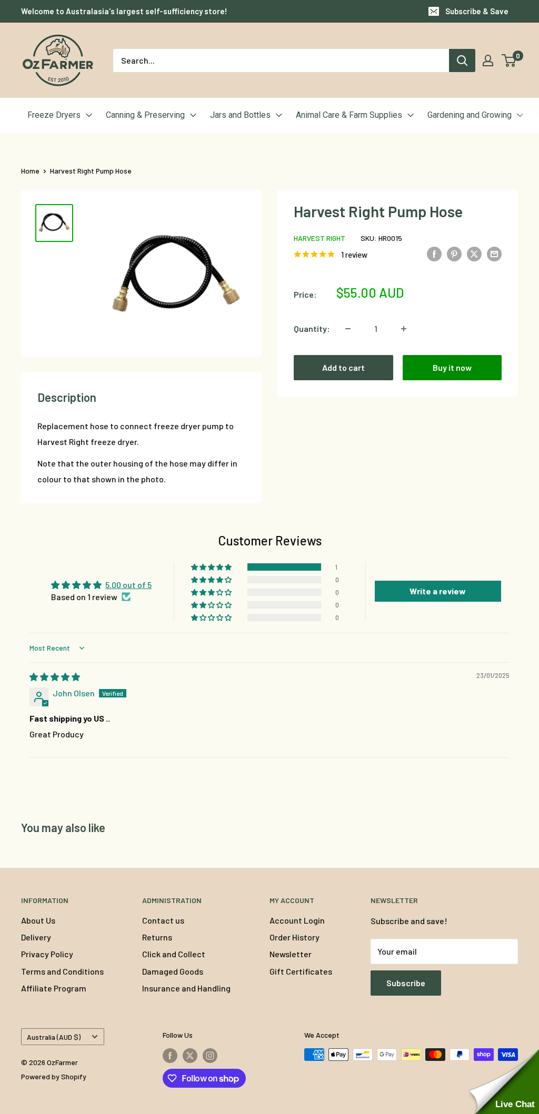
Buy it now (452, 367)
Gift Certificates (301, 971)
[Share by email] (494, 253)
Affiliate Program (53, 988)
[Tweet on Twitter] (474, 253)
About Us (38, 920)
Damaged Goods (172, 971)
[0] (509, 60)
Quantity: (312, 328)
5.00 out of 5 (128, 585)
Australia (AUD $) (54, 1036)
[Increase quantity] (404, 329)
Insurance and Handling (186, 988)
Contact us (163, 920)
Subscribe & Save (476, 11)
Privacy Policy (47, 954)
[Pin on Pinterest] (454, 253)
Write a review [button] (438, 591)
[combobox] (281, 60)
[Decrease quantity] (348, 329)
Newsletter (291, 954)
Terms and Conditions (62, 971)
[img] (54, 677)
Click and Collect (173, 954)
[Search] (462, 60)
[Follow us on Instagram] (210, 1055)
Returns (157, 937)
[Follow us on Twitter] (190, 1055)
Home (30, 170)
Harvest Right (319, 238)
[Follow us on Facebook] (170, 1055)
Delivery (36, 937)
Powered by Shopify (53, 1076)
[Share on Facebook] (434, 253)
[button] (212, 567)
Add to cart (343, 367)
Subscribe (405, 983)
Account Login (297, 920)
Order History (295, 937)
